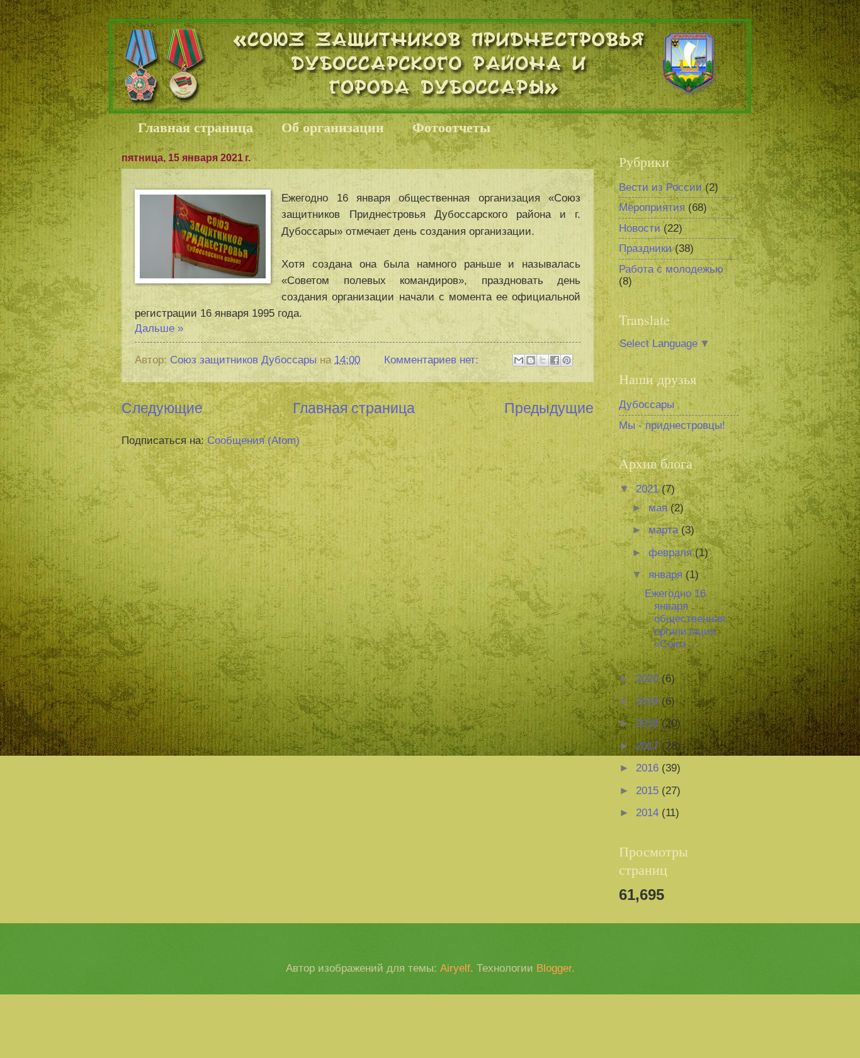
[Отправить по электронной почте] (518, 360)
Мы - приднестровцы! (672, 425)
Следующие (162, 408)
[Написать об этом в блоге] (530, 360)
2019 (649, 701)
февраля (671, 553)
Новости (639, 228)
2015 (649, 791)
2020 (649, 679)
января (667, 575)
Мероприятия (652, 207)
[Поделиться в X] (542, 360)
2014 (649, 813)
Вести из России (660, 187)
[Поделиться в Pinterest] (566, 360)
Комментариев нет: (433, 360)
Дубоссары (646, 405)
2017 (649, 746)
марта (664, 530)
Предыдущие (549, 408)
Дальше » (159, 328)
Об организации (332, 127)
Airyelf (455, 968)
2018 (649, 723)
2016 (649, 768)
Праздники (645, 248)
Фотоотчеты (451, 127)
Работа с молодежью (671, 269)
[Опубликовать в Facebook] (554, 360)
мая (659, 508)
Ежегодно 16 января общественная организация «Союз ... (685, 619)
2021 (649, 489)
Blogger (554, 968)
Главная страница (195, 127)
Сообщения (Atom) (253, 441)
